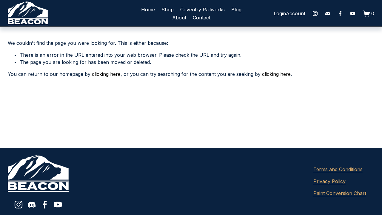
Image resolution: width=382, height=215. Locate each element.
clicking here (106, 74)
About (179, 18)
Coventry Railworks (202, 10)
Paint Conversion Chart (339, 193)
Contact (201, 18)
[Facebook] (340, 13)
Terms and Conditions (338, 169)
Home (148, 10)
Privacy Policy (329, 181)
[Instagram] (315, 13)
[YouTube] (353, 13)
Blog (236, 10)
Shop (167, 10)
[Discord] (328, 13)
